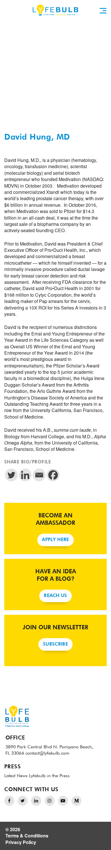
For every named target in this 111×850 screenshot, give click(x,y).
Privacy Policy (20, 842)
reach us (55, 596)
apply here (55, 540)
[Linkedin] (25, 475)
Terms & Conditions (26, 835)
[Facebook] (53, 475)
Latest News (16, 776)
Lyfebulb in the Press (49, 776)
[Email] (39, 475)
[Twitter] (11, 475)
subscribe (55, 644)
